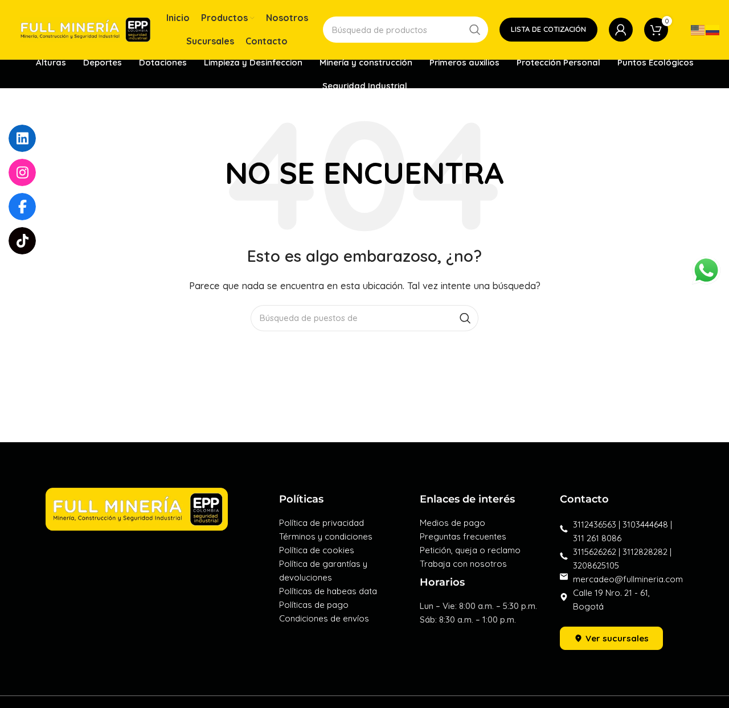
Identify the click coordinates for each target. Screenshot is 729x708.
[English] (698, 29)
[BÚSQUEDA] (475, 30)
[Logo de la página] (85, 28)
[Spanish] (713, 29)
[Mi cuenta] (620, 29)
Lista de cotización (548, 29)
